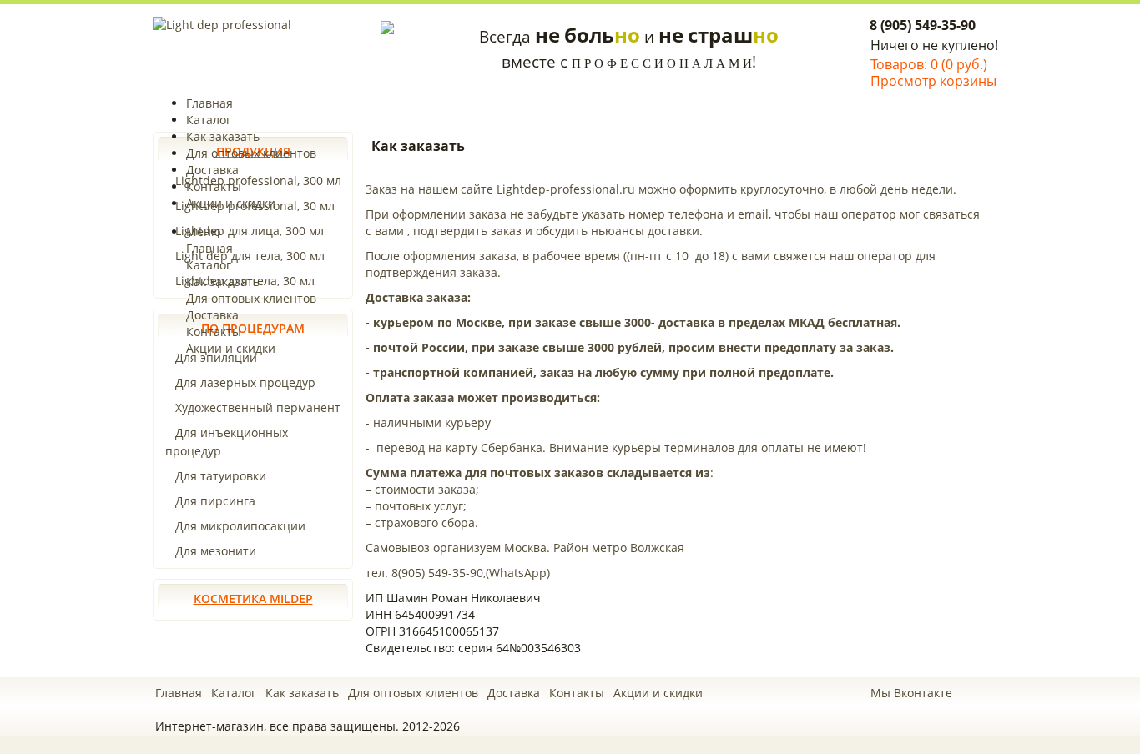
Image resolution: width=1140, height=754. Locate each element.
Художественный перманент (257, 407)
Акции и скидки (230, 203)
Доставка (212, 170)
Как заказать (223, 136)
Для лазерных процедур (245, 382)
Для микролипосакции (240, 526)
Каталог (208, 120)
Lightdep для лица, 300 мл (249, 231)
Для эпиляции (216, 357)
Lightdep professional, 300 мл (258, 180)
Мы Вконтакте (911, 693)
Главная (209, 103)
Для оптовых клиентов (251, 153)
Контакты (213, 186)
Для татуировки (220, 476)
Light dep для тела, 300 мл (250, 256)
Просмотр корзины (933, 81)
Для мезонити (215, 551)
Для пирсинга (215, 501)
